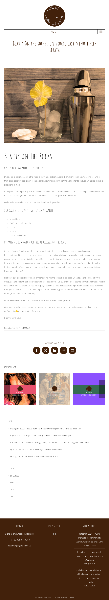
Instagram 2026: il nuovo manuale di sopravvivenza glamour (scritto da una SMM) (45, 428)
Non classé (15, 482)
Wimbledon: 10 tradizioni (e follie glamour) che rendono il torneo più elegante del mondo (49, 442)
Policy (72, 597)
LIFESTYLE (26, 328)
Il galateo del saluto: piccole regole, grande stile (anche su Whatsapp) (40, 435)
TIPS (12, 489)
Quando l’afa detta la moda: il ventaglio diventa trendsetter (36, 449)
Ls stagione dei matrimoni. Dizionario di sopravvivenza (33, 456)
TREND (13, 496)
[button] (7, 389)
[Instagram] (54, 534)
